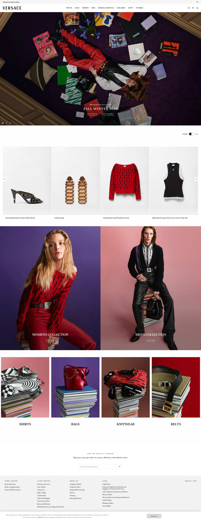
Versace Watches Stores (13, 490)
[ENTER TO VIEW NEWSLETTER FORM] (120, 466)
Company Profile (75, 484)
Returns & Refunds (43, 504)
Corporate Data (75, 487)
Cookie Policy (107, 500)
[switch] (190, 133)
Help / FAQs (41, 493)
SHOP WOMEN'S (107, 114)
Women (85, 8)
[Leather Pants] (27, 181)
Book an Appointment (12, 487)
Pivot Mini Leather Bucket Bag (114, 218)
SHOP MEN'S (92, 114)
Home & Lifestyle (106, 8)
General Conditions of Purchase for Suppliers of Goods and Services (114, 488)
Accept (154, 516)
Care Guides (41, 487)
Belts (176, 424)
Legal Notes (106, 484)
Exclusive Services (43, 484)
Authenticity (41, 495)
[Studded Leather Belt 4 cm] (76, 181)
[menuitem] (69, 8)
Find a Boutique (10, 484)
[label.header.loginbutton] (197, 8)
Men (93, 8)
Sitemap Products (76, 498)
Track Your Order (43, 501)
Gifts (130, 8)
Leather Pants (10, 218)
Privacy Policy (107, 495)
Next (196, 179)
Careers (72, 493)
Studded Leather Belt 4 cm (63, 218)
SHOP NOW (50, 340)
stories (139, 8)
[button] (19, 494)
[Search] (189, 8)
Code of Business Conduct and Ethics (115, 492)
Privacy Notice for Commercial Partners (115, 497)
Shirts (25, 424)
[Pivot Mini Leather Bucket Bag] (124, 181)
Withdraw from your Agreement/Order (50, 507)
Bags (77, 8)
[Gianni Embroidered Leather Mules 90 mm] (173, 181)
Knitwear (126, 424)
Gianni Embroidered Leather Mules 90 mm (166, 218)
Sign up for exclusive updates (11, 2)
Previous (4, 179)
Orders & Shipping (43, 498)
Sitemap (72, 495)
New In (69, 8)
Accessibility (106, 506)
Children (121, 8)
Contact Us (41, 490)
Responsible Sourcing (77, 490)
